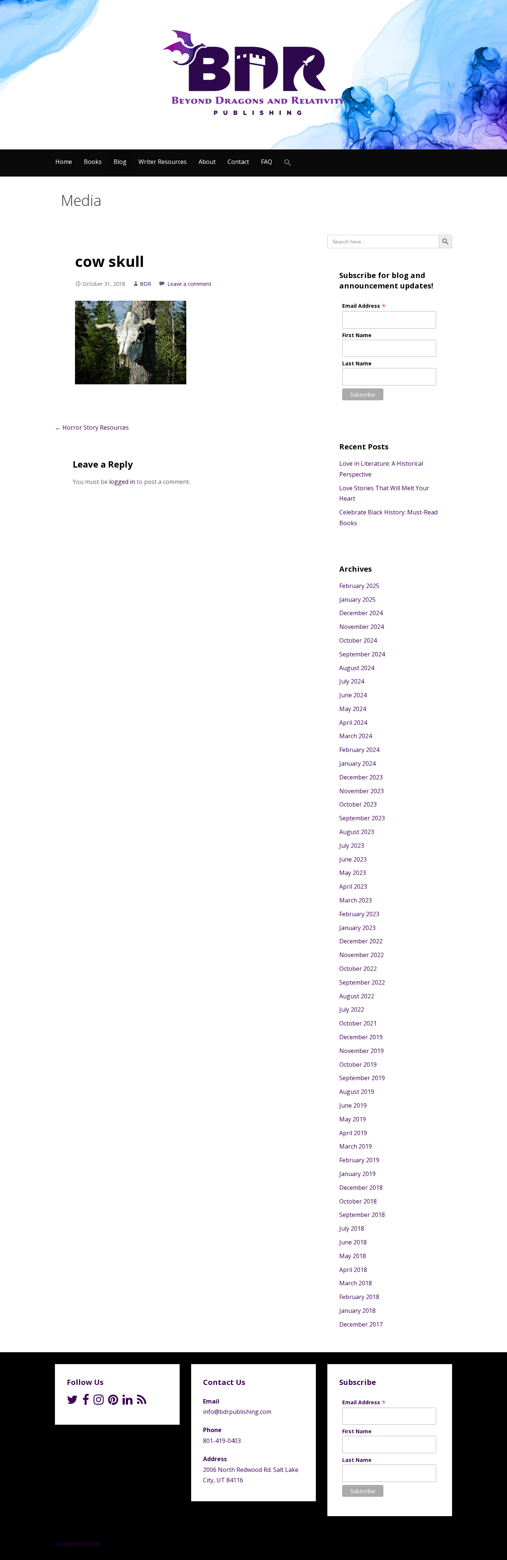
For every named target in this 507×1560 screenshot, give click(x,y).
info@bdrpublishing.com (237, 1412)
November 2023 (361, 791)
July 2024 (351, 681)
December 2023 (361, 777)
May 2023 (352, 873)
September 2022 (362, 982)
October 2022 (358, 969)
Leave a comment (189, 283)
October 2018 (358, 1201)
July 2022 (351, 1009)
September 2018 (362, 1215)
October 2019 (358, 1064)
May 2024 (352, 709)
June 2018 (353, 1242)
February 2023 (359, 914)
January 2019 (357, 1174)
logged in (122, 482)
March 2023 (355, 900)
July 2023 (351, 846)
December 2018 (361, 1187)
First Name (357, 335)
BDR (145, 283)
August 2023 (356, 832)
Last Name (357, 363)
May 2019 (352, 1119)
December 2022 (361, 941)
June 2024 (353, 695)
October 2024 (358, 640)
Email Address (364, 305)
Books (93, 162)
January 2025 (357, 599)
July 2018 (351, 1228)
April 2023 (353, 886)
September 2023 (362, 818)
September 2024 (362, 654)
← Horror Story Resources (92, 427)
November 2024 (361, 627)
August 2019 (356, 1092)
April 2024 (353, 722)
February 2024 (359, 750)
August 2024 (356, 668)
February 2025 (359, 586)
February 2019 (359, 1160)
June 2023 (353, 859)
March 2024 (355, 736)
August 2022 (356, 996)
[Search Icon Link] (287, 163)
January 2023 (357, 928)
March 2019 (355, 1146)
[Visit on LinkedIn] (127, 1402)
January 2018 (357, 1311)
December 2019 (361, 1037)
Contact (238, 162)
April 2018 (353, 1270)
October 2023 (358, 804)
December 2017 (361, 1324)
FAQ (266, 162)
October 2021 (358, 1023)
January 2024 (357, 763)
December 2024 (361, 613)
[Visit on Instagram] (99, 1402)
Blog (120, 162)
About (207, 162)
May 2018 (352, 1256)
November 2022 (361, 955)
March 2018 (355, 1283)
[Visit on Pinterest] (113, 1402)
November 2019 (361, 1051)
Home (63, 162)
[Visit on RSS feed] (141, 1402)
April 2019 (353, 1133)
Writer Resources (162, 162)
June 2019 (353, 1105)
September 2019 (362, 1078)
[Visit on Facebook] (85, 1402)
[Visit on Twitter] (72, 1402)
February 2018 (359, 1297)
